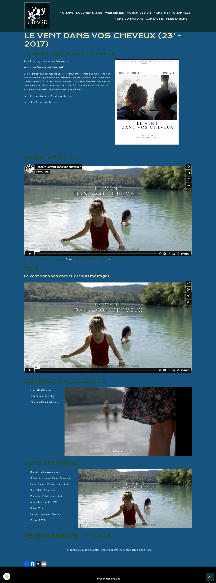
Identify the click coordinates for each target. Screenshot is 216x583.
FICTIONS (66, 12)
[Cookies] (6, 576)
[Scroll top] (210, 577)
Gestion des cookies (108, 578)
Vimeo (115, 259)
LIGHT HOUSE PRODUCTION (89, 259)
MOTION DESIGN (139, 12)
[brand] (37, 16)
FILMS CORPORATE (128, 18)
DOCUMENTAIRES (89, 12)
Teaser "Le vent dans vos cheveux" (44, 259)
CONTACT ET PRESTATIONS (167, 18)
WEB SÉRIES (114, 12)
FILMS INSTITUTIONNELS (172, 12)
